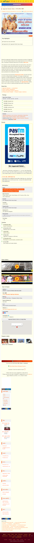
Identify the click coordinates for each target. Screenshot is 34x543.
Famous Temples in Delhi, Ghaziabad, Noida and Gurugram (11, 528)
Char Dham (4, 523)
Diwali (24, 115)
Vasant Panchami (20, 118)
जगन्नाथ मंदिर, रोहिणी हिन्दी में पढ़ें (8, 176)
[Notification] (33, 1)
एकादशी (15, 119)
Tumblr (18, 539)
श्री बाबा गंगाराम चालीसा (5, 485)
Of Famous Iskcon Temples (7, 91)
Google (29, 539)
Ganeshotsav (5, 119)
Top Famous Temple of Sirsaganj (7, 530)
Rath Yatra (26, 62)
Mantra (12, 534)
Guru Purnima (14, 115)
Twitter (14, 539)
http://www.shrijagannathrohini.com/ (10, 309)
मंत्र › (4, 470)
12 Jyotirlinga (10, 523)
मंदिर (4, 420)
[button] (17, 327)
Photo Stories (20, 534)
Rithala (4, 294)
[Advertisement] (17, 52)
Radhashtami (22, 116)
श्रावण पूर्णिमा (5, 400)
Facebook (5, 539)
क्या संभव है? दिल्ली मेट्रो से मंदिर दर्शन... (12, 294)
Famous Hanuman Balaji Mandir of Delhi (21, 527)
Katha (16, 534)
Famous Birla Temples (5, 526)
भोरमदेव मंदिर (6, 431)
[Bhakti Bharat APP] (32, 270)
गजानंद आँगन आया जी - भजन (6, 466)
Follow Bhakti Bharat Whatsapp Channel (17, 366)
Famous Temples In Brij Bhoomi (8, 89)
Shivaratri (26, 118)
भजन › (4, 462)
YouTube (21, 539)
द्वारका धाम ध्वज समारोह (5, 512)
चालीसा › (4, 480)
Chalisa (9, 534)
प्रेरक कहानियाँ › (6, 498)
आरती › (4, 443)
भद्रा (4, 394)
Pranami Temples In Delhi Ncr (21, 91)
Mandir (5, 6)
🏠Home (4, 534)
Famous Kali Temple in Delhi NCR (20, 522)
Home (2, 6)
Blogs (30, 534)
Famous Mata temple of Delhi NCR (7, 522)
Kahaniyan (25, 534)
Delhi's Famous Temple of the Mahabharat (17, 526)
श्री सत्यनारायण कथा (17, 4)
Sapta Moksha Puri (17, 523)
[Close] (22, 324)
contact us (30, 374)
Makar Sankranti (9, 116)
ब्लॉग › (4, 509)
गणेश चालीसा (4, 483)
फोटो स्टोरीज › (5, 489)
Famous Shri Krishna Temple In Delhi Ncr (10, 90)
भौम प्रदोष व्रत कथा (5, 457)
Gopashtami (14, 118)
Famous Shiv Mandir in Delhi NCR (7, 527)
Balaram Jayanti (16, 116)
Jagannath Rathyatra (6, 88)
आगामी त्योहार (5, 391)
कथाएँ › (4, 453)
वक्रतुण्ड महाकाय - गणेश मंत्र (6, 473)
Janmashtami (15, 88)
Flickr (25, 539)
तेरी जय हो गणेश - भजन (5, 464)
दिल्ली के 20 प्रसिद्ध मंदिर (5, 492)
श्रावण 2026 (5, 403)
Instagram (10, 539)
